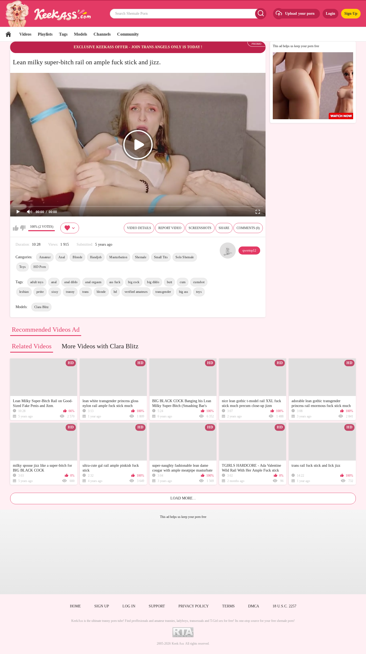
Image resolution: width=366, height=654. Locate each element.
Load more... (183, 498)
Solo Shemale (184, 257)
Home (8, 34)
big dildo (153, 282)
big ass (183, 292)
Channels (102, 34)
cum (182, 282)
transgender (163, 292)
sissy (54, 292)
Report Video (169, 228)
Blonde (77, 257)
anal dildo (70, 282)
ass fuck (114, 282)
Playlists (45, 34)
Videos (25, 34)
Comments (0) (248, 228)
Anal (61, 257)
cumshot (198, 282)
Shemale (140, 257)
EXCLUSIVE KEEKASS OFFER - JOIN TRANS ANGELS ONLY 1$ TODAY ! (138, 47)
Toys (22, 267)
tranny (70, 292)
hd (115, 292)
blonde (101, 292)
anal (54, 282)
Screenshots (200, 228)
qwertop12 (249, 250)
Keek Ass (178, 643)
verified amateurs (136, 292)
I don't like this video (22, 228)
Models (80, 34)
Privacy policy (193, 606)
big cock (133, 282)
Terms (228, 606)
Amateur (45, 257)
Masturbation (118, 257)
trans (85, 292)
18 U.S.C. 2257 (284, 606)
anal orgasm (93, 282)
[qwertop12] (228, 250)
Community (128, 34)
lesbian (24, 292)
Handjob (96, 257)
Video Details (139, 228)
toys (199, 292)
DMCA (253, 606)
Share (224, 228)
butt (169, 282)
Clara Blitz (41, 307)
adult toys (36, 282)
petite (40, 292)
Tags (63, 34)
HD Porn (39, 267)
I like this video (15, 228)
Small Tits (161, 257)
